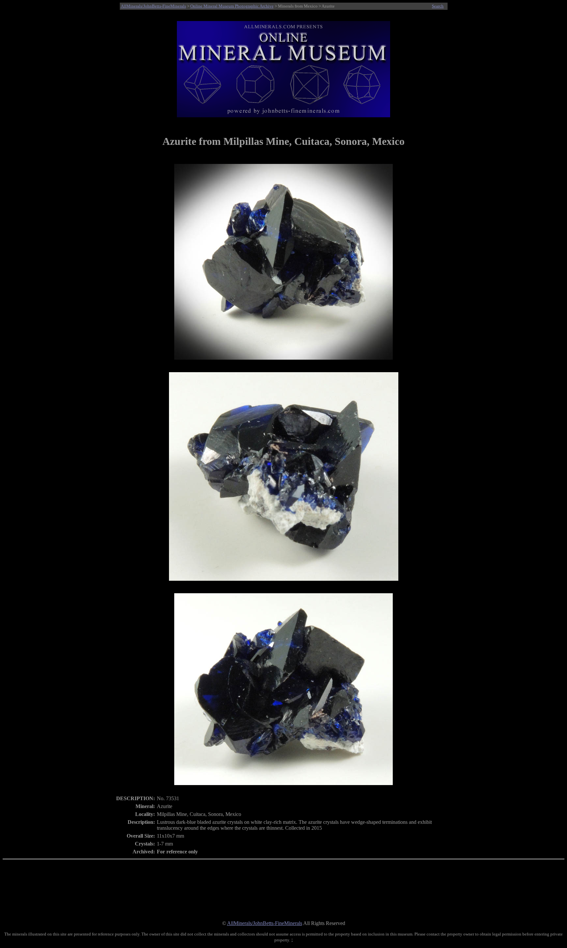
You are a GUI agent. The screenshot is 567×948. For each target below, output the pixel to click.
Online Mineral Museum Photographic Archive (232, 6)
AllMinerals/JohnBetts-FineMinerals (153, 6)
